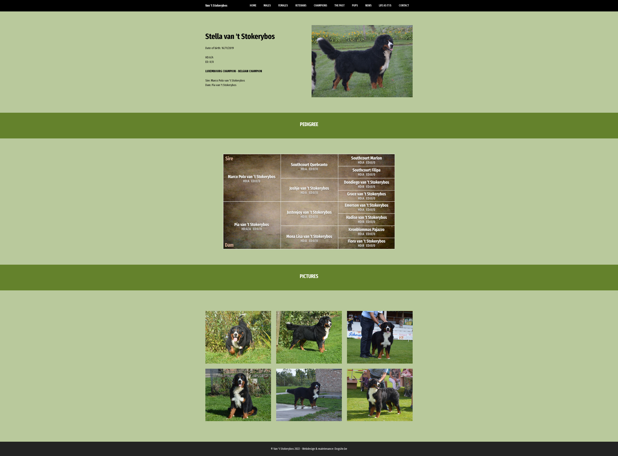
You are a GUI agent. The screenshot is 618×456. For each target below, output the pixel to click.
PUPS (355, 5)
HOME (253, 5)
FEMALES (283, 5)
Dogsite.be (341, 449)
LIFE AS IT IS (385, 5)
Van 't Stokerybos (216, 5)
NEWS (368, 5)
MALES (267, 5)
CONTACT (404, 5)
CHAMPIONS (320, 5)
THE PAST (339, 5)
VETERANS (300, 5)
